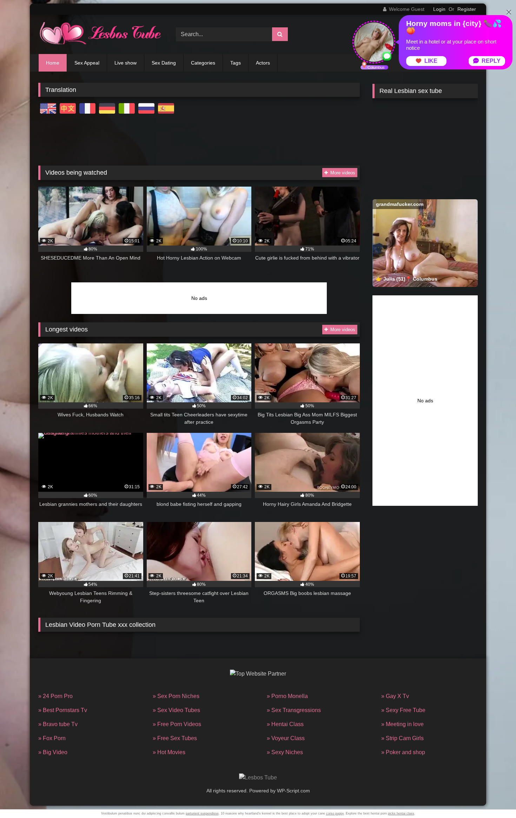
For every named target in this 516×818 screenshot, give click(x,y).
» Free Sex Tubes (175, 738)
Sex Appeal (86, 63)
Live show (125, 63)
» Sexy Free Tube (403, 710)
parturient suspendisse (202, 813)
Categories (203, 63)
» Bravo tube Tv (58, 724)
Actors (263, 63)
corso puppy (335, 813)
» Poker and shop (403, 752)
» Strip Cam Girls (402, 738)
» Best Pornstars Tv (62, 710)
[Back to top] (494, 797)
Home (52, 63)
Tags (235, 63)
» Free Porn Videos (177, 724)
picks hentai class (401, 813)
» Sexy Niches (285, 752)
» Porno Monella (287, 696)
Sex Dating (164, 63)
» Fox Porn (52, 738)
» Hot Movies (169, 752)
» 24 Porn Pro (55, 696)
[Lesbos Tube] (99, 34)
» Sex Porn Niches (176, 696)
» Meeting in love (402, 724)
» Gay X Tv (395, 696)
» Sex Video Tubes (176, 710)
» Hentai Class (285, 724)
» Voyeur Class (286, 738)
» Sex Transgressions (294, 710)
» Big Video (52, 752)
